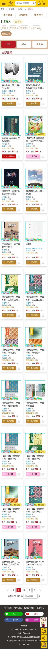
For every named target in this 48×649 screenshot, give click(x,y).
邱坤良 (4, 197)
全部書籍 (6, 34)
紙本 (24, 44)
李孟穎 (4, 250)
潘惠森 (4, 303)
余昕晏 (28, 144)
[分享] (44, 638)
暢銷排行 (24, 28)
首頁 (2, 9)
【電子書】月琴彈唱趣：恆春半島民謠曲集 (35, 141)
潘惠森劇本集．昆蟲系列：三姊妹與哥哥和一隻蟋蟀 (11, 300)
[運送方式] (44, 645)
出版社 (21, 9)
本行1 (28, 244)
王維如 (4, 567)
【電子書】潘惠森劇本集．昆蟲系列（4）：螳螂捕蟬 (11, 511)
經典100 (36, 28)
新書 (4, 28)
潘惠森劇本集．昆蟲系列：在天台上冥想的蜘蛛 (35, 300)
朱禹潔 (28, 567)
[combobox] (24, 3)
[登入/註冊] (39, 3)
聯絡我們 (24, 626)
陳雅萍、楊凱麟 (7, 91)
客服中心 (40, 608)
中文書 (11, 9)
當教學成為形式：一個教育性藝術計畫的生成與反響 (35, 88)
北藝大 (30, 9)
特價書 (13, 28)
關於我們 (8, 608)
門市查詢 (18, 608)
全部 (8, 44)
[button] (3, 3)
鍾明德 (28, 197)
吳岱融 (28, 91)
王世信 (4, 144)
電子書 (39, 44)
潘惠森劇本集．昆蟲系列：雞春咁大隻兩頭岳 (11, 406)
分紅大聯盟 (29, 608)
